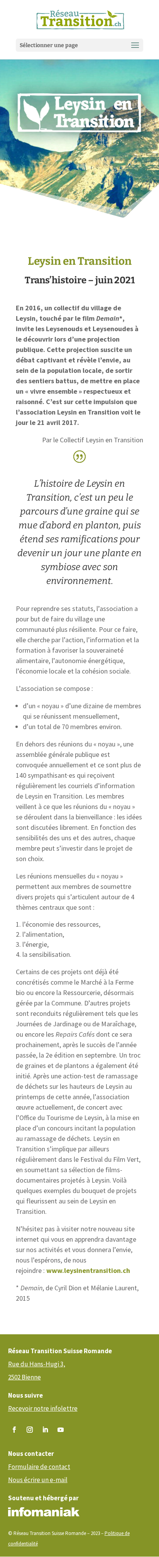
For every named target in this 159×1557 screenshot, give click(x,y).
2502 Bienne (24, 1377)
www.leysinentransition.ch (88, 1270)
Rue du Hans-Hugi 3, (36, 1364)
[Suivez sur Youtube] (60, 1429)
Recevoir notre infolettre (43, 1408)
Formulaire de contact (39, 1466)
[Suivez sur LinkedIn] (45, 1429)
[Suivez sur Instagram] (30, 1429)
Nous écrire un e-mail (38, 1480)
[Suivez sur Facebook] (14, 1429)
